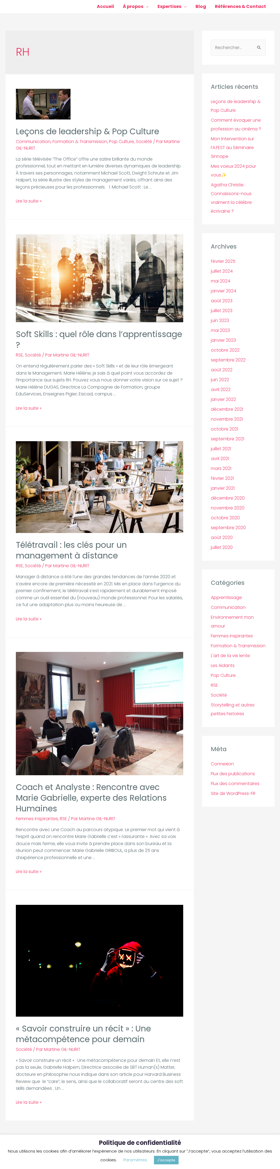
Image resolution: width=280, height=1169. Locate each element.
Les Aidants (223, 665)
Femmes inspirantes (37, 819)
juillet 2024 (222, 271)
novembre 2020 (227, 508)
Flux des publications (233, 774)
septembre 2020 (228, 527)
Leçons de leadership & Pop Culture (87, 131)
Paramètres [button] (135, 1160)
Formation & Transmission (79, 141)
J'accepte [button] (166, 1160)
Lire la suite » (29, 201)
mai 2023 (220, 330)
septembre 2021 (227, 439)
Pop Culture (121, 141)
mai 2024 (220, 281)
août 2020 (222, 537)
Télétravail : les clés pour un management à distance (71, 550)
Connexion (222, 764)
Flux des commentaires (235, 783)
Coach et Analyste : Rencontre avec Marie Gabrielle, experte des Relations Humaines (91, 797)
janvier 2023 (223, 340)
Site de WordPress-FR (233, 793)
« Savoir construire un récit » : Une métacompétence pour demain (83, 1034)
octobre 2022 (225, 350)
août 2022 (221, 370)
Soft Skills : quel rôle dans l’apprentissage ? (99, 339)
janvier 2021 (223, 488)
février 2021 (222, 478)
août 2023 (221, 301)
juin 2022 (220, 380)
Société (144, 141)
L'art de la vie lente (230, 655)
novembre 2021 (227, 419)
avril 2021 (220, 458)
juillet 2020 (222, 547)
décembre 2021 (227, 409)
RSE (19, 355)
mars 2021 (221, 468)
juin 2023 (220, 320)
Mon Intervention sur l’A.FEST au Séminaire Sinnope (232, 147)
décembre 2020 (228, 498)
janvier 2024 (223, 291)
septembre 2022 (228, 360)
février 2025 (223, 261)
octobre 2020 (225, 518)
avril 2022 (221, 389)
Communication (33, 141)
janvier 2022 (223, 399)
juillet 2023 (221, 310)
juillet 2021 (221, 449)
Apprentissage (226, 597)
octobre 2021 (224, 429)
